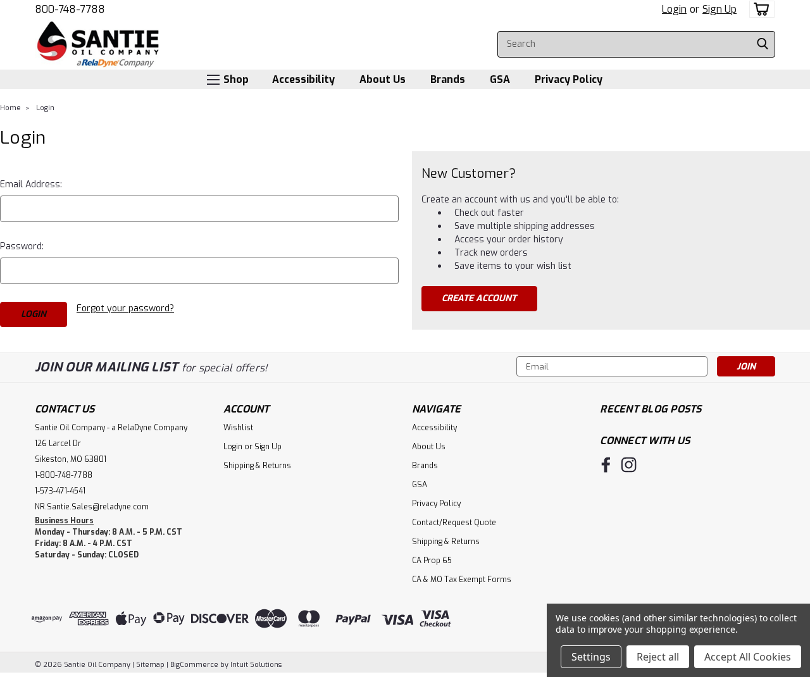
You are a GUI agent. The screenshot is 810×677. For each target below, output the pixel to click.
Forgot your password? (125, 308)
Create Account (479, 298)
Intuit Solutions (256, 664)
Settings (591, 657)
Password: (22, 246)
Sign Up (719, 9)
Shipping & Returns (257, 466)
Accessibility (303, 79)
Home (10, 108)
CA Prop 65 (432, 561)
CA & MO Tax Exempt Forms (461, 580)
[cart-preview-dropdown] (759, 9)
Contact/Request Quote (454, 523)
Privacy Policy (568, 79)
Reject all (658, 657)
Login (674, 9)
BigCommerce (194, 664)
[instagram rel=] (629, 465)
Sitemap (150, 664)
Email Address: (31, 184)
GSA (500, 79)
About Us (382, 79)
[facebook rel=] (606, 465)
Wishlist (238, 428)
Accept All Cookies (747, 657)
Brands (447, 79)
